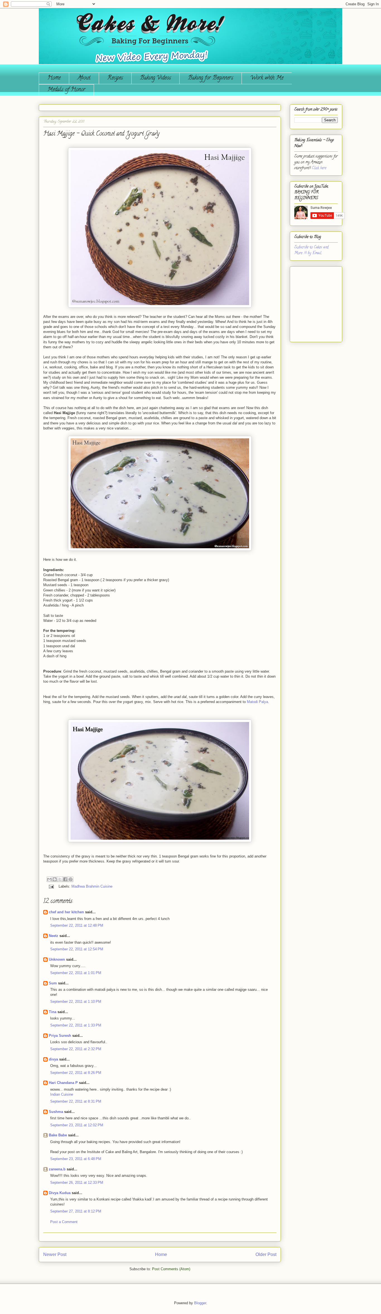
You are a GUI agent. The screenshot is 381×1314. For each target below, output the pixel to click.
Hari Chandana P (63, 1083)
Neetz (53, 936)
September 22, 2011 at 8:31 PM (75, 1101)
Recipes (115, 78)
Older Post (265, 1254)
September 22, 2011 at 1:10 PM (75, 1001)
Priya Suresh (60, 1035)
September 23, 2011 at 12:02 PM (76, 1125)
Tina (52, 1012)
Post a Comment (64, 1222)
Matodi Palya (257, 702)
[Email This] (49, 879)
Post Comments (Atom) (171, 1269)
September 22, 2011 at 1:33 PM (75, 1025)
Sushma (56, 1112)
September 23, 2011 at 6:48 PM (75, 1159)
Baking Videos (155, 78)
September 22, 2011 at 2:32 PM (75, 1049)
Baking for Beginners (210, 78)
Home (54, 78)
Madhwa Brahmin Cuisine (91, 886)
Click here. (319, 168)
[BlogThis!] (54, 879)
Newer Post (54, 1254)
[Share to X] (60, 879)
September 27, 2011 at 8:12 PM (75, 1211)
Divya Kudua (60, 1193)
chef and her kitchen (66, 912)
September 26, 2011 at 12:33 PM (76, 1182)
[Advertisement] (311, 302)
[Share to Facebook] (65, 879)
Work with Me (266, 78)
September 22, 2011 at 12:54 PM (76, 949)
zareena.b (57, 1169)
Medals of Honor (66, 90)
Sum (53, 983)
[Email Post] (51, 886)
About (84, 78)
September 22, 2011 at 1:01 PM (75, 973)
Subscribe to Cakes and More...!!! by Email (311, 250)
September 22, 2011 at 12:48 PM (76, 925)
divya (53, 1059)
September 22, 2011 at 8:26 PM (75, 1073)
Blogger (200, 1303)
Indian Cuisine (61, 1094)
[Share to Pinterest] (70, 879)
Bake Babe (58, 1135)
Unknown (57, 959)
